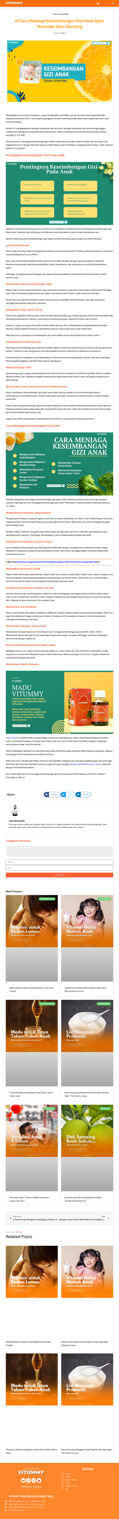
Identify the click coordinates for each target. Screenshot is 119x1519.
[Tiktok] (33, 1480)
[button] (98, 3)
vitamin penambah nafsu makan (85, 764)
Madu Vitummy (13, 738)
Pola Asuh (64, 14)
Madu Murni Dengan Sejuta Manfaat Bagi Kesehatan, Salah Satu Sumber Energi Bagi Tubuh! (58, 562)
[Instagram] (28, 1480)
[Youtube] (23, 1480)
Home (55, 14)
